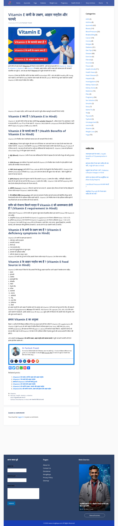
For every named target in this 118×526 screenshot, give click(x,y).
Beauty (88, 28)
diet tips (12, 395)
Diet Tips (89, 50)
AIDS (87, 19)
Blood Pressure (91, 32)
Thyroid (88, 116)
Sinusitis (89, 103)
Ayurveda (27, 3)
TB (87, 113)
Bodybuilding (90, 35)
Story (88, 106)
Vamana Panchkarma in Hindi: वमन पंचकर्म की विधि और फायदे (27, 399)
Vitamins (13, 393)
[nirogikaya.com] (10, 3)
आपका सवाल (11, 486)
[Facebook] (12, 361)
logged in (21, 417)
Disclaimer (47, 471)
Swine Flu (89, 110)
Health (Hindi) (75, 3)
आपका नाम (10, 466)
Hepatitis (89, 78)
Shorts (101, 3)
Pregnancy (64, 3)
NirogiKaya (47, 474)
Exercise (89, 57)
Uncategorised (91, 122)
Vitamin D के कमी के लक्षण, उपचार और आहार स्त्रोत (28, 386)
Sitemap (46, 481)
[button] (107, 3)
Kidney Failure (91, 85)
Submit (11, 503)
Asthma (88, 22)
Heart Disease (91, 75)
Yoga (35, 3)
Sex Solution (90, 100)
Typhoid (88, 119)
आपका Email (12, 476)
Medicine (89, 91)
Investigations (91, 81)
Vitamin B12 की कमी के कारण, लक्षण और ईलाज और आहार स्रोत (32, 389)
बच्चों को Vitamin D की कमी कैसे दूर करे (25, 382)
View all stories (94, 515)
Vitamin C (13, 68)
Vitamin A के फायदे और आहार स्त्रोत (24, 384)
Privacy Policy (48, 477)
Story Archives (90, 3)
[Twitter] (16, 361)
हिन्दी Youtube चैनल (47, 353)
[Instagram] (20, 361)
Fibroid (88, 60)
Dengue (88, 44)
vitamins (29, 395)
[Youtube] (33, 361)
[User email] (37, 361)
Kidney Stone (90, 88)
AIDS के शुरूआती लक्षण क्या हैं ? (18, 397)
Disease (88, 53)
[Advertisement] (41, 96)
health (18, 395)
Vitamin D (21, 68)
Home (18, 3)
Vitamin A (62, 66)
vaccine (88, 125)
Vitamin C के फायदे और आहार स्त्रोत (24, 379)
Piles (87, 94)
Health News (90, 72)
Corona (88, 41)
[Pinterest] (29, 361)
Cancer (88, 38)
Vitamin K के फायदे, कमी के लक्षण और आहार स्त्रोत (28, 377)
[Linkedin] (24, 361)
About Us (46, 465)
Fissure (88, 66)
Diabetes (43, 3)
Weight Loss (53, 3)
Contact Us (47, 468)
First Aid (89, 63)
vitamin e (23, 395)
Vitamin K (30, 68)
